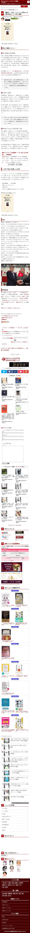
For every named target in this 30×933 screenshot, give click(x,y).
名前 (3, 431)
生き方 (9, 895)
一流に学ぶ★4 (18, 466)
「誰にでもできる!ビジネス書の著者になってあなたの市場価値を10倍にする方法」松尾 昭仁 (8, 730)
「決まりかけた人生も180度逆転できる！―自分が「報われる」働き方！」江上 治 (21, 491)
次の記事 (17, 354)
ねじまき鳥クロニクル (8, 302)
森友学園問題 (4, 821)
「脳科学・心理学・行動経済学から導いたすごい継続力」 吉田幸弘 (21, 712)
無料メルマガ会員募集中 (12, 543)
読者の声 (12, 560)
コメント (4, 445)
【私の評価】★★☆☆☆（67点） (20, 414)
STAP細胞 (4, 827)
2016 (13, 584)
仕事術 (9, 882)
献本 (3, 916)
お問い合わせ (5, 919)
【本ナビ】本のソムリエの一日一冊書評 (10, 1)
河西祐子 (4, 865)
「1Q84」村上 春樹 (19, 411)
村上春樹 (18, 375)
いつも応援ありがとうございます (9, 315)
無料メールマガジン (7, 907)
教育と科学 (15, 893)
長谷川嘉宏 (19, 865)
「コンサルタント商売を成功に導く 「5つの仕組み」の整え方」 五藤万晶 (8, 624)
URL (3, 438)
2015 (16, 584)
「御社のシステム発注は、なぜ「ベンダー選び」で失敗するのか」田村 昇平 (21, 605)
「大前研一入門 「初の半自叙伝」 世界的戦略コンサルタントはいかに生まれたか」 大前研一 (21, 477)
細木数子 (3, 830)
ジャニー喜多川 (5, 811)
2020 (10, 584)
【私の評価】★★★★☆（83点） (7, 400)
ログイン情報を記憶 (6, 443)
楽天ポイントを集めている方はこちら (10, 308)
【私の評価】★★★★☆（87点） (7, 480)
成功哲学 (21, 882)
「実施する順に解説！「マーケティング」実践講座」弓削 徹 (8, 641)
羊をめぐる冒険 (24, 298)
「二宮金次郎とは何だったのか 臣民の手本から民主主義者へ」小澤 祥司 (21, 518)
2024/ (2, 584)
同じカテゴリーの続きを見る (15, 525)
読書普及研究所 (14, 931)
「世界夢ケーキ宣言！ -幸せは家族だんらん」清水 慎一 (7, 504)
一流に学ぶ (4, 882)
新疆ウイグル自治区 (5, 819)
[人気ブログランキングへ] (5, 533)
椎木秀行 (11, 871)
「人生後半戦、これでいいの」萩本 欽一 (7, 518)
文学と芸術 (4, 895)
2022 (5, 584)
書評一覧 (5, 9)
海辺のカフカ (19, 302)
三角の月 (18, 871)
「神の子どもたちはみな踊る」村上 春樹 (21, 400)
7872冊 (3, 2)
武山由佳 (11, 865)
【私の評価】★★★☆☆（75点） (7, 422)
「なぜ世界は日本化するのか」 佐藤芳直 (7, 490)
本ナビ (2, 9)
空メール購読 (11, 164)
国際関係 (10, 893)
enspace (4, 871)
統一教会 (3, 813)
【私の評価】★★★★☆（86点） (20, 481)
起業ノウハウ (18, 885)
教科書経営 (5, 901)
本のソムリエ (8, 18)
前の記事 (12, 354)
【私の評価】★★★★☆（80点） (7, 388)
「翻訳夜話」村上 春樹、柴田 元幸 (7, 397)
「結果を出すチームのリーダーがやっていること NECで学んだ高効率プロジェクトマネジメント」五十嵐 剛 (8, 711)
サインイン (12, 430)
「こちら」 (7, 162)
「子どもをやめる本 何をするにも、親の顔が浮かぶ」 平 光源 (21, 676)
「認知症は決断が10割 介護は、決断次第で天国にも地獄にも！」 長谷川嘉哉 (21, 624)
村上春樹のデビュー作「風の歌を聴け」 (21, 385)
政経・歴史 (21, 893)
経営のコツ (4, 885)
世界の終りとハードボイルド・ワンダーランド (15, 300)
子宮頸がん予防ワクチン (6, 816)
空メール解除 (19, 164)
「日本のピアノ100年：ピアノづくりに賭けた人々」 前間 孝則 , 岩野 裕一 (7, 476)
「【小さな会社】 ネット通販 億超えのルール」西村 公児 (8, 606)
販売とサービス (11, 885)
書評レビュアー (9, 859)
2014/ (18, 584)
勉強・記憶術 (15, 882)
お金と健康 (4, 893)
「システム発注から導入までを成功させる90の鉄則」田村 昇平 (8, 694)
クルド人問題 (4, 808)
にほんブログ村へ (5, 539)
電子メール (4, 435)
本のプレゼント (6, 904)
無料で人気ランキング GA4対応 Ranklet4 (20, 803)
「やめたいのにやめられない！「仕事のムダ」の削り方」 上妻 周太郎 (21, 730)
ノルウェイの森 (20, 296)
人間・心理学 (5, 887)
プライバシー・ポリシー (8, 925)
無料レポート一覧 (18, 539)
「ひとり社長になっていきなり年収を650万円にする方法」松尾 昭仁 (8, 658)
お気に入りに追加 (5, 348)
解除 (9, 558)
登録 (6, 558)
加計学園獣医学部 (5, 824)
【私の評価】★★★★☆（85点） (7, 521)
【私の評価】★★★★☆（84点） (7, 493)
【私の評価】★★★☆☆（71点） (21, 402)
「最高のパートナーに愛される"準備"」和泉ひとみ (8, 676)
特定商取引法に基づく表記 (8, 928)
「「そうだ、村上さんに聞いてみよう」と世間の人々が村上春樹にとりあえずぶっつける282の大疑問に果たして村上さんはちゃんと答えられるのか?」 (7, 416)
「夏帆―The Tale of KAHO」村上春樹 (8, 385)
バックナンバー (8, 335)
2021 (8, 584)
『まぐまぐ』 (19, 342)
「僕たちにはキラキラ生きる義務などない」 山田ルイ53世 (21, 505)
